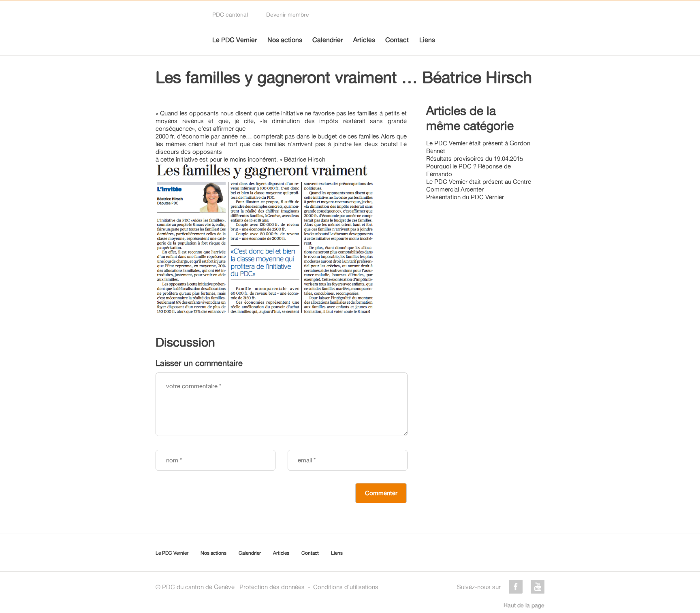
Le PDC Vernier (234, 40)
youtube (537, 587)
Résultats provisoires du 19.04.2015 (474, 158)
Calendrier (327, 40)
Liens (427, 40)
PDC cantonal (230, 14)
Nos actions (284, 40)
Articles (364, 40)
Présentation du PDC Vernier (465, 197)
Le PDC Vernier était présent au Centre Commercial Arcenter (478, 185)
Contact (397, 40)
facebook (516, 587)
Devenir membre (287, 14)
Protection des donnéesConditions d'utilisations (308, 587)
